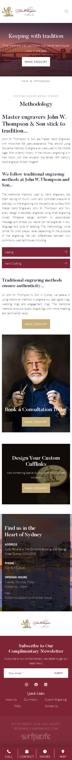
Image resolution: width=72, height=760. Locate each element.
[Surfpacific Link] (36, 737)
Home (24, 81)
